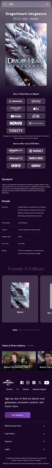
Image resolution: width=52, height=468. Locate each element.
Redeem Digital (39, 389)
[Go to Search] (47, 4)
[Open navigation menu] (5, 4)
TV (17, 389)
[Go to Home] (11, 4)
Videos (26, 389)
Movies (9, 389)
